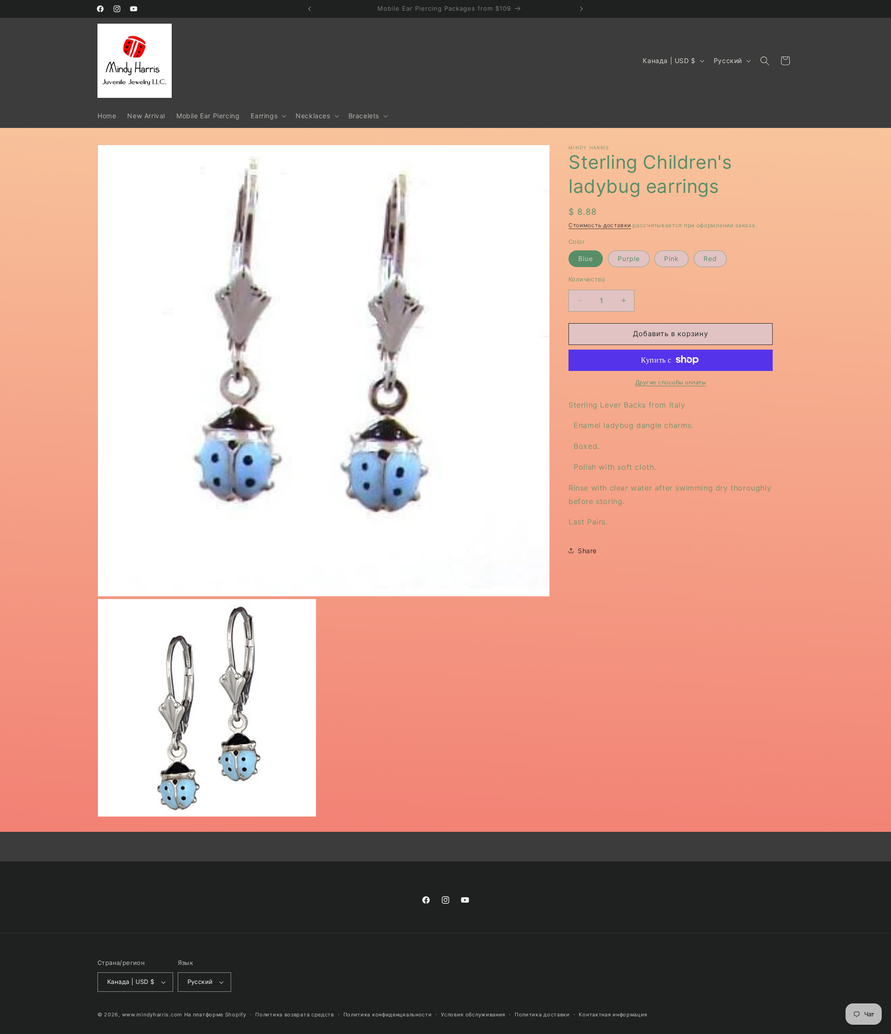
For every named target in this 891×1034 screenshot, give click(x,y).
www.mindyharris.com (152, 1014)
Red (710, 258)
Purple (629, 258)
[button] (267, 116)
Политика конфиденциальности (387, 1014)
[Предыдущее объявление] (309, 9)
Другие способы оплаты (670, 381)
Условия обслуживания (473, 1014)
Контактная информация (613, 1014)
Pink (671, 258)
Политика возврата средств (294, 1014)
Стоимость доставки (599, 225)
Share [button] (587, 550)
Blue (585, 258)
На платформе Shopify (215, 1014)
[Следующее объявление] (581, 9)
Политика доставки (542, 1014)
